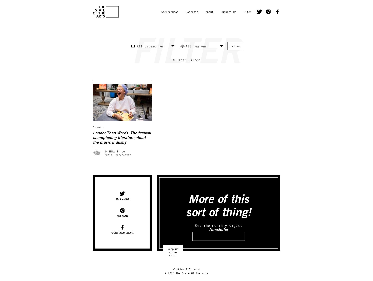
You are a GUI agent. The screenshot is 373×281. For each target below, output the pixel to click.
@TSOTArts (122, 199)
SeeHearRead (169, 11)
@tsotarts (122, 215)
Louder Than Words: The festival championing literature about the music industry (122, 137)
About (209, 11)
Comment (98, 127)
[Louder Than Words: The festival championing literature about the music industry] (125, 119)
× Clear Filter (186, 60)
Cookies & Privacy (186, 269)
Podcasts (192, 11)
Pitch (247, 11)
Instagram (268, 12)
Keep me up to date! (172, 250)
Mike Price (117, 151)
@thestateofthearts (122, 232)
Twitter (259, 12)
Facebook (277, 12)
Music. (109, 154)
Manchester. (123, 154)
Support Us (228, 11)
